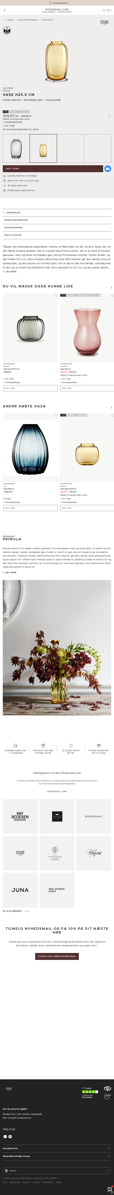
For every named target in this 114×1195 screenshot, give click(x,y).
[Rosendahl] (93, 816)
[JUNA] (20, 890)
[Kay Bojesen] (20, 816)
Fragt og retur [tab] (12, 235)
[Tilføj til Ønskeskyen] (107, 168)
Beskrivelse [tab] (13, 213)
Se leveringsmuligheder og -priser (21, 129)
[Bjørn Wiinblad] (93, 853)
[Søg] (104, 10)
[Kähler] (57, 816)
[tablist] (57, 224)
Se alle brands (12, 911)
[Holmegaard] (20, 853)
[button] (54, 82)
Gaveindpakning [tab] (13, 228)
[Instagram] (10, 1136)
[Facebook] (5, 1136)
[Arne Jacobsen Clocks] (57, 890)
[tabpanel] (57, 259)
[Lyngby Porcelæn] (57, 853)
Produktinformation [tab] (16, 220)
